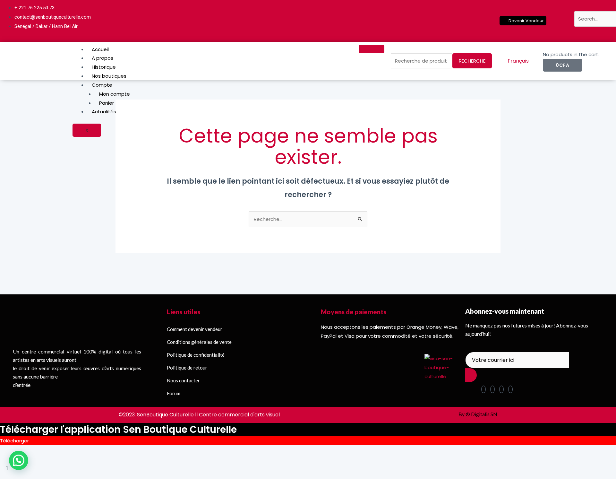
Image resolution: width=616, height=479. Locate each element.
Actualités (104, 111)
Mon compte (114, 94)
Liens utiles (183, 312)
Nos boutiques (109, 76)
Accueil (100, 49)
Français (518, 61)
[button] (578, 6)
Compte (102, 85)
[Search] (589, 33)
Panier (106, 103)
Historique (104, 67)
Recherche (472, 60)
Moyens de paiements (353, 312)
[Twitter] (420, 17)
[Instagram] (434, 17)
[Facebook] (413, 17)
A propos (102, 58)
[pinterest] (492, 389)
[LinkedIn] (427, 17)
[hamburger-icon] (371, 49)
